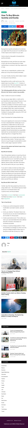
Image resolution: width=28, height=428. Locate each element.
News (2, 396)
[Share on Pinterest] (20, 26)
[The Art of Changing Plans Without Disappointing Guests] (14, 262)
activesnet (10, 195)
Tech (2, 407)
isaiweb (14, 196)
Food (2, 383)
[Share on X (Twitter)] (12, 26)
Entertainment (4, 376)
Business (4, 12)
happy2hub (7, 198)
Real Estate (4, 400)
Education (3, 374)
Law (2, 389)
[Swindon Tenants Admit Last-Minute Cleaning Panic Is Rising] (14, 284)
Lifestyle (3, 391)
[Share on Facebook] (5, 26)
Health (2, 385)
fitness (2, 380)
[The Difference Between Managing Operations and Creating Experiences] (5, 339)
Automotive (4, 365)
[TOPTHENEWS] (14, 3)
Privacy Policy (17, 420)
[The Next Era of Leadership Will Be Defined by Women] (5, 347)
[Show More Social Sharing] (25, 26)
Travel (2, 411)
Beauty (3, 367)
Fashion (3, 378)
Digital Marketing (5, 372)
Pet (2, 398)
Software (3, 404)
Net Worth (3, 394)
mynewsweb (21, 195)
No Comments (5, 22)
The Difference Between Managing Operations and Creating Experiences (18, 339)
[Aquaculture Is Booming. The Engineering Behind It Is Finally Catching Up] (14, 306)
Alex (6, 21)
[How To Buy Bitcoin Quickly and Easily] (14, 37)
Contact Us (10, 420)
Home (2, 387)
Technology (4, 409)
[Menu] (2, 3)
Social (2, 402)
